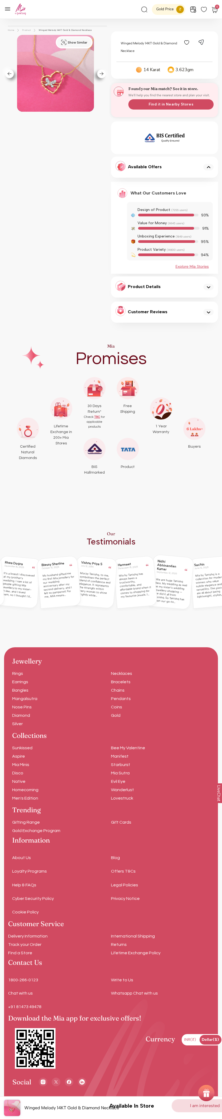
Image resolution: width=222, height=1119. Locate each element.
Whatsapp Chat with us (134, 993)
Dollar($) (210, 1039)
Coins (116, 707)
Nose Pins (22, 707)
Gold (115, 715)
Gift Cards (121, 822)
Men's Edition (25, 798)
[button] (7, 74)
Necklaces (121, 673)
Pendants (121, 699)
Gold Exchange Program (36, 830)
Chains (118, 690)
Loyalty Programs (29, 871)
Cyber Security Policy (33, 898)
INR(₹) (190, 1039)
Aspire (18, 756)
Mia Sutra (120, 773)
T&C (97, 417)
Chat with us (20, 993)
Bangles (20, 690)
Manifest (120, 756)
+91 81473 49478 (24, 1007)
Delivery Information (28, 936)
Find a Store (20, 953)
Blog (115, 858)
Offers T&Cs (123, 871)
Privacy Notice (125, 898)
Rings (17, 673)
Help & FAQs (24, 885)
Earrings (20, 682)
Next (209, 137)
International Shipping (133, 936)
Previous (120, 137)
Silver (17, 724)
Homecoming (25, 790)
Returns (119, 944)
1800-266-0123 (23, 980)
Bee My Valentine (128, 748)
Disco (17, 773)
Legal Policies (124, 885)
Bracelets (120, 682)
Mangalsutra (24, 699)
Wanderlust (122, 790)
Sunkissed (22, 748)
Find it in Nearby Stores (171, 104)
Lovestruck (122, 798)
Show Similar (77, 42)
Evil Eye (118, 781)
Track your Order (24, 944)
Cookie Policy (25, 912)
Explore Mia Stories (192, 266)
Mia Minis (20, 764)
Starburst (120, 764)
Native (18, 781)
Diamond (21, 715)
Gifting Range (26, 822)
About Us (21, 858)
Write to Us (122, 980)
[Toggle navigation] (9, 8)
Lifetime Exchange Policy (136, 953)
